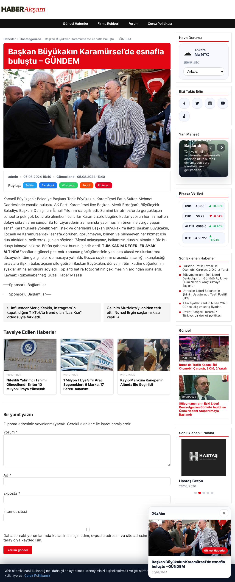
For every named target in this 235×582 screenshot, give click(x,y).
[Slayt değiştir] (195, 493)
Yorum (10, 432)
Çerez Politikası (160, 23)
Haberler (9, 39)
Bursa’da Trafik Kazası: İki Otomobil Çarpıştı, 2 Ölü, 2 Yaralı (205, 267)
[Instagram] (210, 103)
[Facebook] (184, 103)
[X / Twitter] (197, 103)
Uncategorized (30, 39)
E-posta (11, 493)
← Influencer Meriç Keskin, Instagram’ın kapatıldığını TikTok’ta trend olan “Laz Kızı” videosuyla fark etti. (44, 312)
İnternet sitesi (15, 511)
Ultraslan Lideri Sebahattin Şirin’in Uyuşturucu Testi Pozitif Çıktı (204, 294)
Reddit (86, 185)
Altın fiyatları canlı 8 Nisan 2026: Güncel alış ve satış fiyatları (205, 305)
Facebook (48, 185)
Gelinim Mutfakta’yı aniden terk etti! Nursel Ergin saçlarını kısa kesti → (134, 312)
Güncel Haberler (75, 23)
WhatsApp (68, 185)
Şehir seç (191, 62)
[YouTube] (223, 103)
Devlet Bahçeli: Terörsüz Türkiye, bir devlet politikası (201, 313)
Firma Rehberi (108, 23)
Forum (134, 23)
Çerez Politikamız (37, 575)
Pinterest (103, 185)
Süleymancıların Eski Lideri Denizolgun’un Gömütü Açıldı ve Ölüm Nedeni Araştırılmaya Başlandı (205, 280)
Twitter (29, 185)
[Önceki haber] (211, 148)
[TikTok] (184, 116)
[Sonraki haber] (221, 148)
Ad (7, 475)
